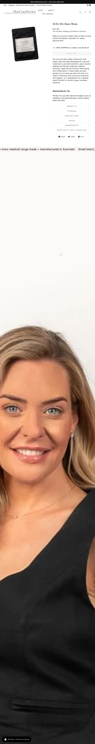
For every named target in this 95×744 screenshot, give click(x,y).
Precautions (72, 116)
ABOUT (52, 10)
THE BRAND (47, 14)
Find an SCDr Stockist (44, 5)
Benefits (72, 106)
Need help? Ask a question (72, 130)
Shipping (11, 5)
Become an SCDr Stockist (25, 5)
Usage (72, 120)
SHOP (41, 10)
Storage (72, 111)
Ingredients (72, 125)
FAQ (5, 5)
